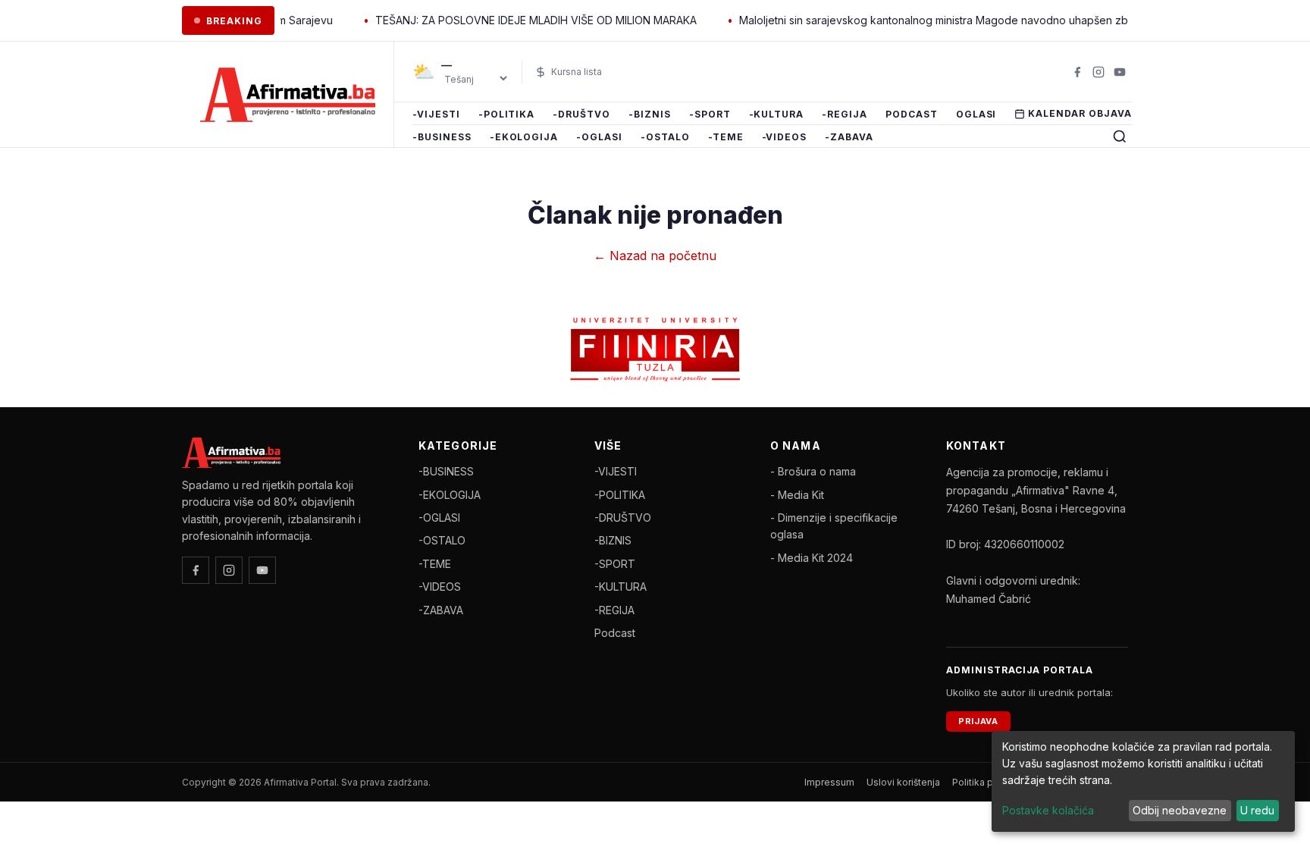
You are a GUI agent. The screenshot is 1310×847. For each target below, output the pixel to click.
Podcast (911, 114)
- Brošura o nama (813, 471)
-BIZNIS (649, 114)
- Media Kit (797, 494)
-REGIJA (844, 114)
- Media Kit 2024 (811, 557)
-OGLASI (599, 137)
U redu (1257, 810)
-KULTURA (776, 114)
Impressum (829, 782)
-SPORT (710, 114)
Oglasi (976, 114)
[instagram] (1098, 72)
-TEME (726, 137)
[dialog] (1143, 781)
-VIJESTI (436, 114)
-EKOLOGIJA (524, 137)
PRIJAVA (978, 721)
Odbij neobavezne (1180, 810)
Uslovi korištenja (903, 782)
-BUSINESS (442, 137)
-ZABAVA (849, 137)
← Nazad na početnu (655, 255)
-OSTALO (665, 137)
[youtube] (1120, 72)
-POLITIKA (506, 114)
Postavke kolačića (1048, 810)
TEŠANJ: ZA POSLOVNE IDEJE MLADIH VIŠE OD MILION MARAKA (518, 20)
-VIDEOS (784, 137)
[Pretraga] (1120, 136)
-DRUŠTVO (581, 114)
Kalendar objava (1079, 113)
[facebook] (1077, 72)
